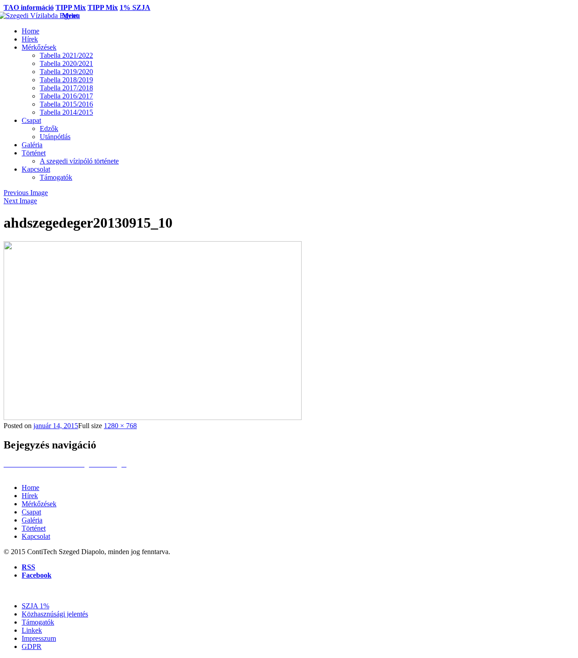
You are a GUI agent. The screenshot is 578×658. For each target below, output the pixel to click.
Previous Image (26, 192)
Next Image (20, 201)
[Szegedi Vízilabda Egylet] (33, 15)
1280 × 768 (120, 425)
